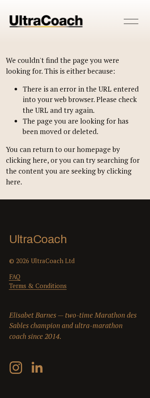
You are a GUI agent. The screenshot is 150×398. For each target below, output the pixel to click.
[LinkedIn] (36, 367)
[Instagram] (15, 367)
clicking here (26, 160)
